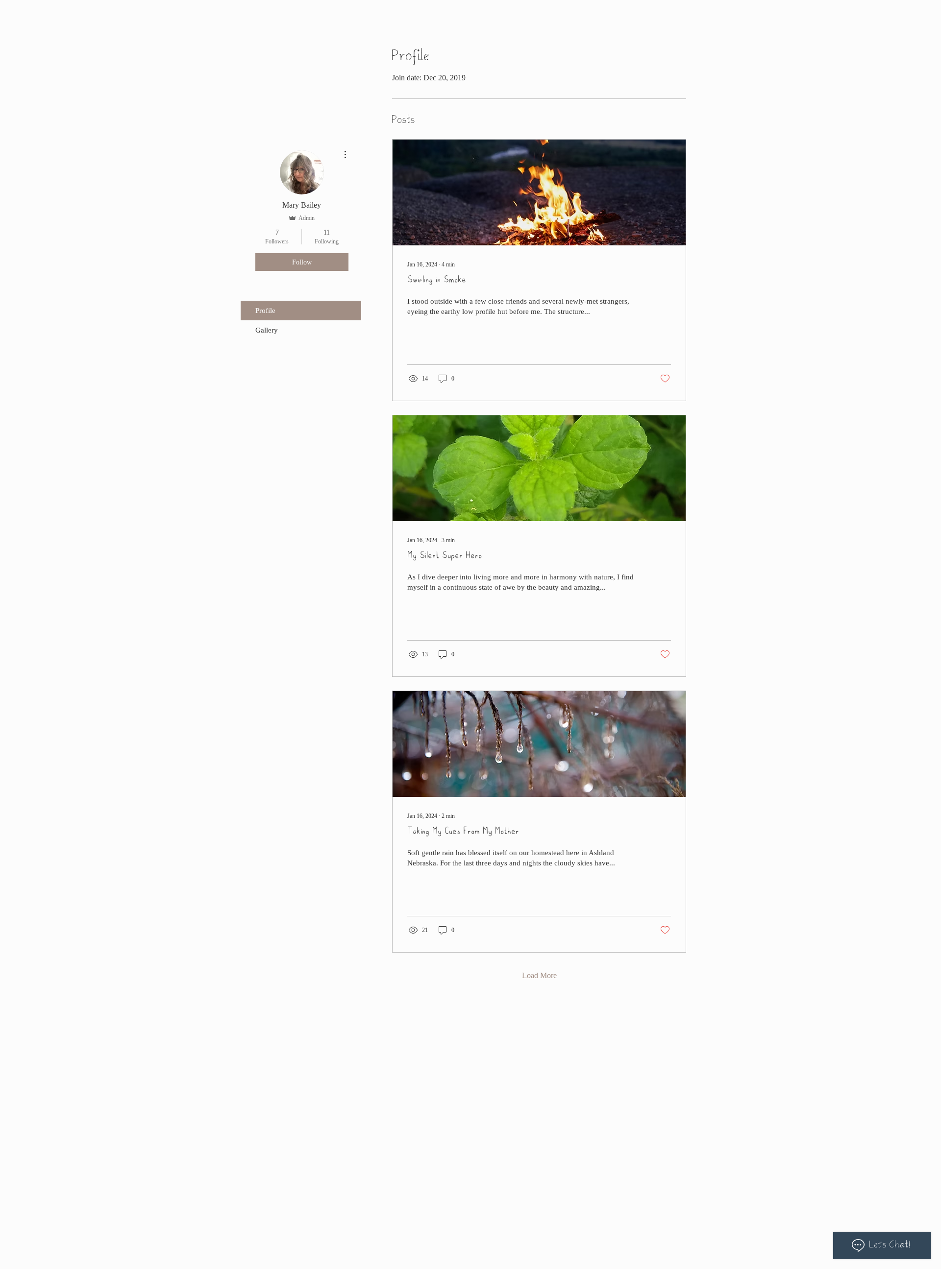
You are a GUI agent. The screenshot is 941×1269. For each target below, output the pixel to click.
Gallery (266, 330)
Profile (265, 310)
